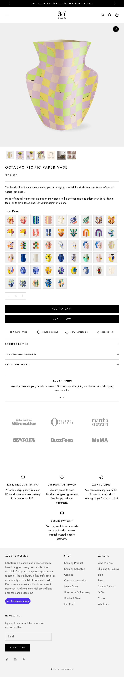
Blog (100, 575)
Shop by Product (73, 563)
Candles (68, 575)
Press (101, 580)
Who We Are (105, 563)
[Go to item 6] (61, 155)
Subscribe (17, 647)
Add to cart (62, 308)
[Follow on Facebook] (6, 659)
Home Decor (71, 586)
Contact (102, 598)
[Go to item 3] (30, 155)
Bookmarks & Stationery (77, 592)
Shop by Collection (74, 569)
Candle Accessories (75, 580)
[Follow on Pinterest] (23, 659)
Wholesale (103, 604)
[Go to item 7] (71, 155)
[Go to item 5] (51, 155)
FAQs (101, 592)
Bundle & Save (72, 598)
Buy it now (62, 319)
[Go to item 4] (40, 155)
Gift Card (69, 604)
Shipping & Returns (108, 569)
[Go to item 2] (20, 155)
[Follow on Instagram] (15, 659)
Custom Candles (107, 586)
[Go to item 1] (9, 155)
